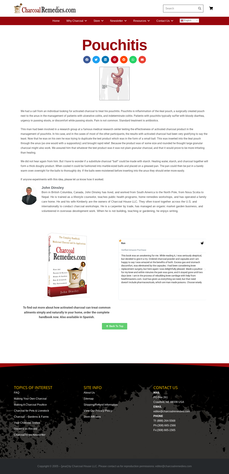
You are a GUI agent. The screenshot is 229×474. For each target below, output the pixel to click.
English (187, 20)
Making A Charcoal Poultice (30, 404)
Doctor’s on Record (25, 428)
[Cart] (211, 8)
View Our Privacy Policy (98, 410)
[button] (87, 59)
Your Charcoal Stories (27, 422)
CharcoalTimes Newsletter (29, 434)
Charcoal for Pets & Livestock (31, 410)
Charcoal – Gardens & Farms (31, 416)
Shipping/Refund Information (101, 404)
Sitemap (89, 398)
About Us (89, 392)
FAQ (16, 392)
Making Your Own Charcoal (30, 398)
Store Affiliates (92, 416)
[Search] (199, 8)
